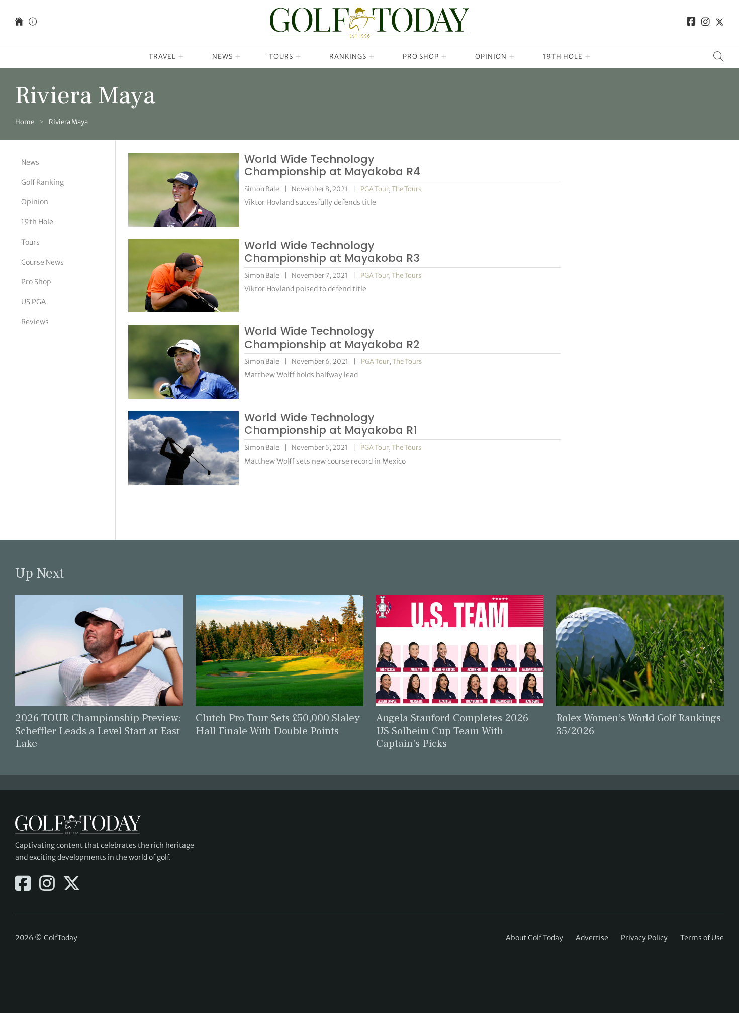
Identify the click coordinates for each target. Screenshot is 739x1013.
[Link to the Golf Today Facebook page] (691, 22)
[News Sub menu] (238, 56)
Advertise (592, 937)
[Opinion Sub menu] (512, 56)
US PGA (33, 301)
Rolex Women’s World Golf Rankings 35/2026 (638, 724)
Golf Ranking (42, 182)
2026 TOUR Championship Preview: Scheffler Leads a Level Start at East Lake (98, 730)
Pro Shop (421, 56)
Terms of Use (702, 937)
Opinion (491, 56)
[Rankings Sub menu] (372, 56)
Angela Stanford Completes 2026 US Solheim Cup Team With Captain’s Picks (452, 730)
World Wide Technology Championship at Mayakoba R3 (332, 252)
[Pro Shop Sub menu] (444, 56)
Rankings (347, 56)
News (222, 56)
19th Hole (563, 56)
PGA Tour (374, 189)
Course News (42, 262)
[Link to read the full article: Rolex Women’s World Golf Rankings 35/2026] (640, 649)
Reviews (35, 321)
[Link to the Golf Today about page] (33, 22)
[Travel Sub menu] (181, 56)
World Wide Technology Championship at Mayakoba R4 (332, 165)
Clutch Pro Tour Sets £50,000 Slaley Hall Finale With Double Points (278, 724)
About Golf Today (534, 937)
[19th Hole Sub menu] (588, 56)
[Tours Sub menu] (298, 56)
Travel (162, 56)
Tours (281, 56)
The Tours (406, 189)
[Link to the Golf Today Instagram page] (705, 22)
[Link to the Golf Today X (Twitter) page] (719, 22)
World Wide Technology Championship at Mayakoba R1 (330, 424)
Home (24, 122)
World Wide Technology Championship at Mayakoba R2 (331, 338)
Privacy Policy (644, 937)
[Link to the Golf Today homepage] (19, 22)
